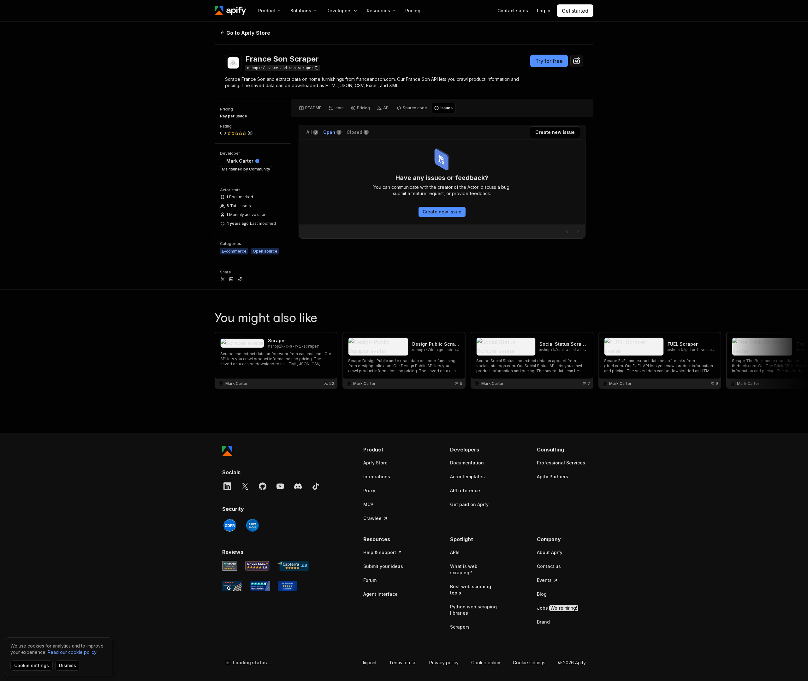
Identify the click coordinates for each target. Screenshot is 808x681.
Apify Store (375, 462)
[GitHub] (263, 486)
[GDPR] (229, 525)
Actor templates (467, 476)
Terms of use (403, 662)
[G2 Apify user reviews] (232, 586)
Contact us (549, 566)
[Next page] (578, 231)
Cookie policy (485, 662)
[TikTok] (316, 486)
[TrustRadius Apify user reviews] (260, 586)
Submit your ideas (383, 566)
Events (544, 580)
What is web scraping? (464, 569)
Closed (357, 132)
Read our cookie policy (72, 652)
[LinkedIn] (227, 486)
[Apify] (230, 10)
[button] (387, 449)
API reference (465, 490)
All (311, 132)
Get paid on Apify (469, 504)
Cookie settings (529, 662)
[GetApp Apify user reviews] (229, 566)
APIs (455, 552)
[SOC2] (252, 525)
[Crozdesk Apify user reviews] (287, 586)
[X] (245, 486)
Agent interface (380, 594)
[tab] (310, 108)
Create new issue (442, 211)
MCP (368, 504)
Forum (370, 580)
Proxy (369, 490)
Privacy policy (444, 662)
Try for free (549, 61)
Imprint (370, 662)
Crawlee (372, 518)
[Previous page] (566, 231)
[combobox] (576, 61)
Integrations (376, 476)
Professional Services (561, 462)
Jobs (557, 608)
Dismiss (67, 665)
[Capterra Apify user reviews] (293, 566)
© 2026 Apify (572, 662)
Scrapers (460, 627)
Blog (542, 594)
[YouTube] (280, 486)
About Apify (549, 552)
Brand (543, 621)
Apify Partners (552, 476)
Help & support (379, 552)
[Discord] (298, 486)
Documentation (467, 462)
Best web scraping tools (470, 589)
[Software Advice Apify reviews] (257, 566)
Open (331, 132)
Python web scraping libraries (473, 610)
